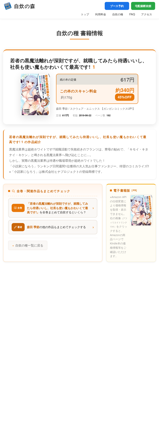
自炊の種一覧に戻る (27, 245)
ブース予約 (117, 6)
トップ (85, 14)
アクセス (146, 14)
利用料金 (100, 14)
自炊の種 (117, 14)
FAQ (132, 14)
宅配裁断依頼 (143, 6)
